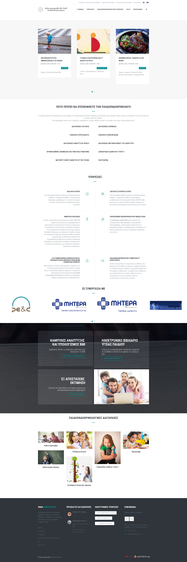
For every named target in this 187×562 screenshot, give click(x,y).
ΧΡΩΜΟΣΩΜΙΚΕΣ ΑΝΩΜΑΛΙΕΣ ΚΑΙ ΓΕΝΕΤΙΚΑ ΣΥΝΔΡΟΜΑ (68, 152)
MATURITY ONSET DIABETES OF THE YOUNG (72, 160)
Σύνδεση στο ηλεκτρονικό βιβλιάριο (89, 2)
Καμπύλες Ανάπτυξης (108, 2)
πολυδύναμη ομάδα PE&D (119, 220)
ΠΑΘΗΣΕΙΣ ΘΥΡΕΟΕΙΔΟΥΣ (79, 135)
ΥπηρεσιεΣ (90, 9)
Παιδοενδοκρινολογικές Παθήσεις (49, 538)
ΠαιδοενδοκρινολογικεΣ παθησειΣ (110, 9)
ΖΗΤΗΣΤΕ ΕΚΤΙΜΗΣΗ (76, 394)
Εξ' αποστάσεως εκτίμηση (124, 2)
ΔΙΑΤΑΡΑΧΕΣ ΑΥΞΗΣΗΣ (80, 126)
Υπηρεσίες (41, 535)
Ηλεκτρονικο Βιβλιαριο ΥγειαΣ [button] (106, 513)
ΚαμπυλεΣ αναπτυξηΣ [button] (103, 518)
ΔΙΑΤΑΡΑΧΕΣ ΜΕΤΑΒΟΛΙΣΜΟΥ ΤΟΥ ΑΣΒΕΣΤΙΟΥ (116, 143)
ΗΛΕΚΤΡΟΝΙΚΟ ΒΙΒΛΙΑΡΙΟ (112, 358)
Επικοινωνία (137, 2)
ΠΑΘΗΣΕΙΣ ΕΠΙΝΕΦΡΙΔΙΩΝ (108, 135)
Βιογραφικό (41, 531)
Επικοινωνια (137, 9)
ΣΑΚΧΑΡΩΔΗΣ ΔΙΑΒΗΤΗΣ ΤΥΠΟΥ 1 (111, 152)
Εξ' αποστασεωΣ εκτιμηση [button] (104, 523)
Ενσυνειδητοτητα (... (80, 521)
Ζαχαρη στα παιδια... (79, 512)
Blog (128, 9)
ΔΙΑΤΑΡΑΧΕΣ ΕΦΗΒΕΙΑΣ (107, 126)
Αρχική (40, 528)
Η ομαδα (80, 9)
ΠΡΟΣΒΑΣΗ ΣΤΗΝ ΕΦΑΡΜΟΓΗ (73, 356)
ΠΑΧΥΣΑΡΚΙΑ (103, 160)
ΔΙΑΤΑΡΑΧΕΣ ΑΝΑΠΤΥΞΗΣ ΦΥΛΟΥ (76, 143)
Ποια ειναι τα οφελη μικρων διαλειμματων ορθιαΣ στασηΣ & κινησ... (132, 60)
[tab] (65, 126)
